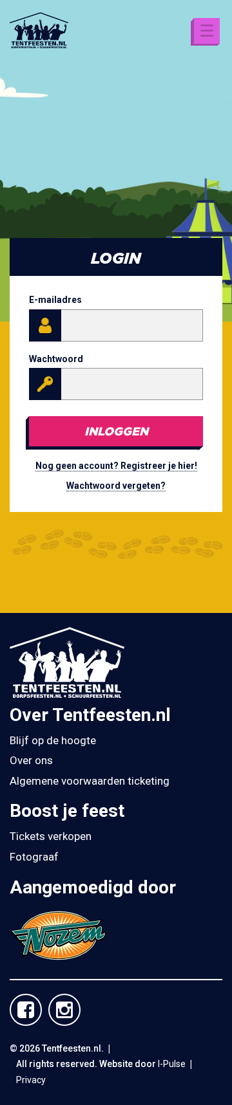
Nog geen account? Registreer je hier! (116, 466)
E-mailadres (55, 300)
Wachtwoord (56, 359)
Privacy (31, 1080)
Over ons (31, 760)
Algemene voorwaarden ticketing (89, 780)
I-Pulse (172, 1064)
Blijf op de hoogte (53, 740)
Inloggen (116, 431)
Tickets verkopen (51, 836)
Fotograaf (34, 856)
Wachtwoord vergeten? (116, 485)
